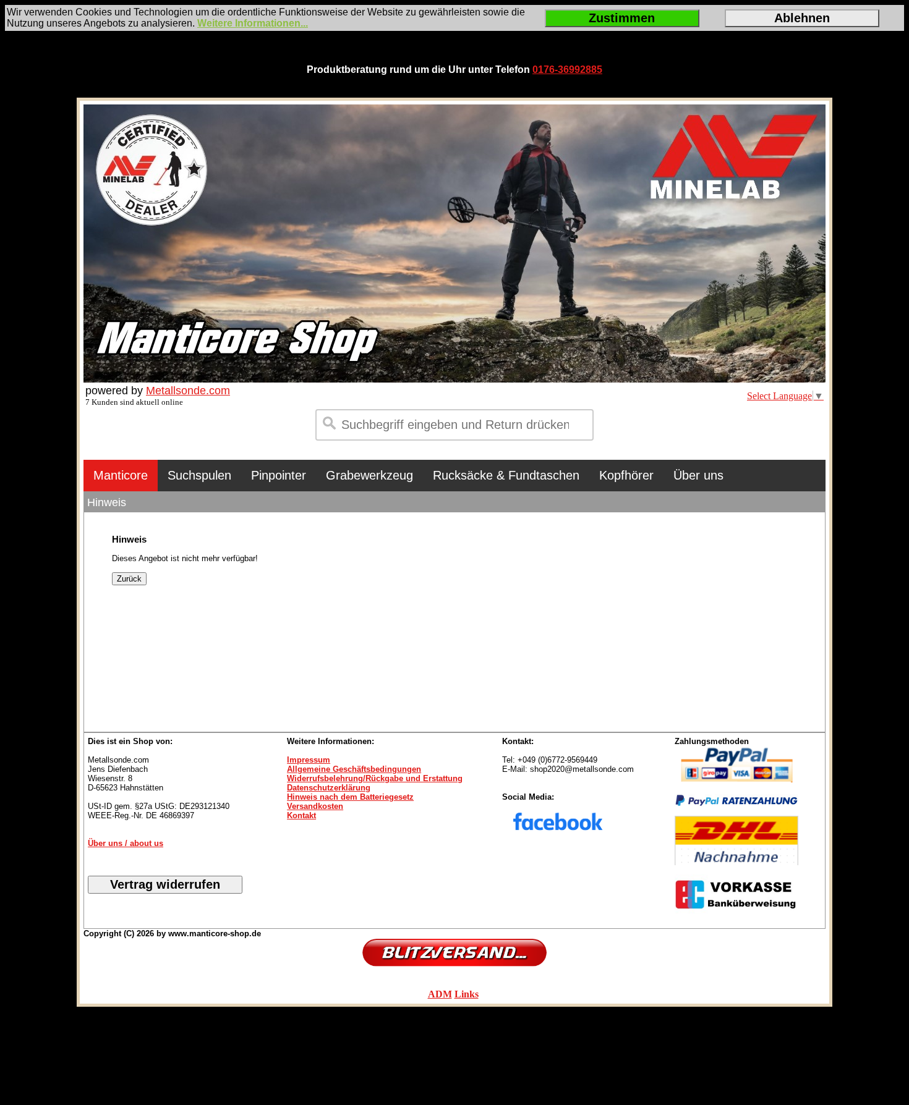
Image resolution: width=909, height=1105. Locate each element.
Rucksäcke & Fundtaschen (506, 475)
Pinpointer (278, 475)
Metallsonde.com (188, 390)
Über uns (698, 475)
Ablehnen (802, 18)
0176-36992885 (567, 69)
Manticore (120, 475)
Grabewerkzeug (369, 475)
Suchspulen (199, 475)
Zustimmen (622, 18)
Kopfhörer (626, 475)
